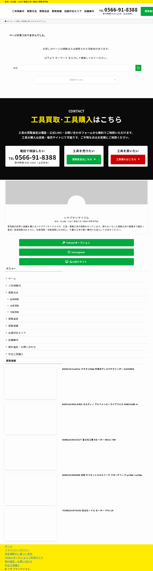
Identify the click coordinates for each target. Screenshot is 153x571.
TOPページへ (77, 79)
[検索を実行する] (138, 68)
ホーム (12, 278)
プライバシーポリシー (17, 550)
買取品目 (13, 318)
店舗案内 (13, 340)
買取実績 (13, 325)
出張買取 (14, 305)
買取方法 (13, 292)
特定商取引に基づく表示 (18, 554)
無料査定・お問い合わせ (22, 347)
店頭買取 (14, 299)
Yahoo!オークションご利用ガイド (24, 557)
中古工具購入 (15, 354)
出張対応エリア (17, 332)
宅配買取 (14, 311)
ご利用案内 (14, 285)
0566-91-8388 (121, 10)
